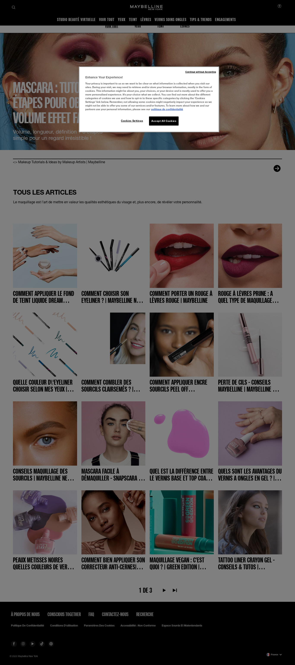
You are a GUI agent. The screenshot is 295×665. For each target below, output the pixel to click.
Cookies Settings (132, 120)
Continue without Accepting (200, 72)
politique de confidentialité (167, 109)
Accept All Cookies (163, 120)
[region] (149, 99)
